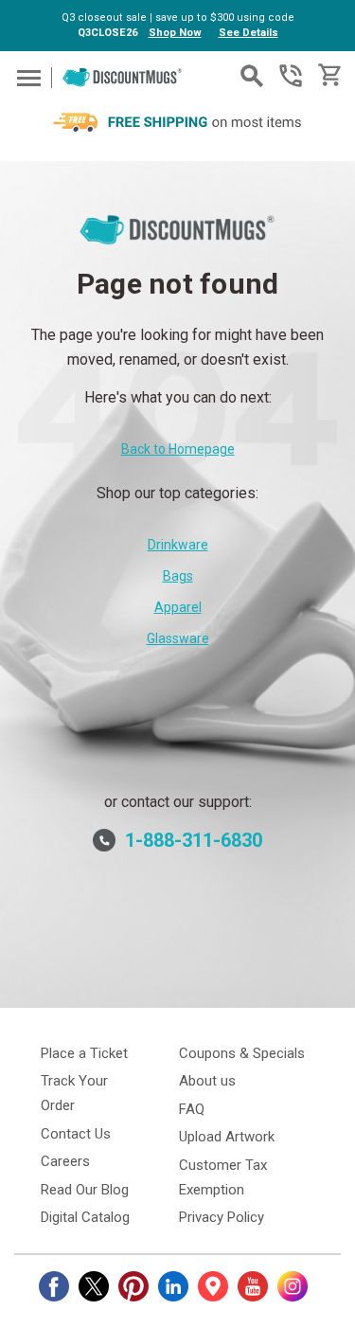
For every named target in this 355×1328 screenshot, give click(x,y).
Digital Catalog (85, 1217)
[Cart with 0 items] (328, 75)
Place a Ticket (84, 1053)
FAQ (191, 1109)
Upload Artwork (227, 1136)
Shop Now (175, 33)
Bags (178, 575)
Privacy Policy (221, 1217)
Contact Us (76, 1133)
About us (207, 1080)
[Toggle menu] (26, 77)
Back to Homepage (178, 449)
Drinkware (178, 544)
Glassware (178, 638)
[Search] (252, 76)
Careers (65, 1161)
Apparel (178, 607)
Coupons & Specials (242, 1053)
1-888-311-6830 (290, 75)
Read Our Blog (85, 1189)
